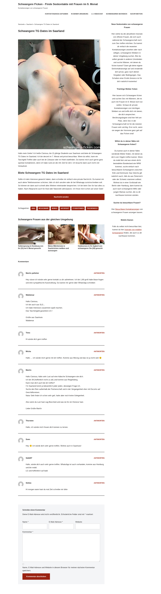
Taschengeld (92, 208)
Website (78, 522)
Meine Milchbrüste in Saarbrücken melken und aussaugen (58, 248)
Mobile (54, 208)
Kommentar (27, 532)
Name (25, 522)
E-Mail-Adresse (56, 522)
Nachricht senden (61, 197)
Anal (33, 208)
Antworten (99, 273)
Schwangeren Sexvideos (116, 14)
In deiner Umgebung (79, 14)
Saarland (29, 24)
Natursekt (65, 208)
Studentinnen (78, 208)
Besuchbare (44, 208)
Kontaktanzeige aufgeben (56, 14)
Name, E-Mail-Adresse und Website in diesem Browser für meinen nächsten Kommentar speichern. (58, 569)
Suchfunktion (136, 14)
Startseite (21, 24)
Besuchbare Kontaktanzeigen (127, 209)
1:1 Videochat (97, 14)
